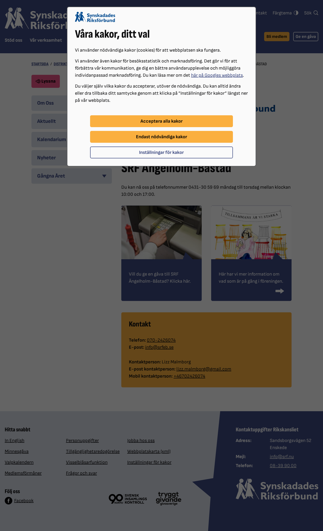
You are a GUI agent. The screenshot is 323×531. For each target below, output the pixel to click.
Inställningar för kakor (161, 152)
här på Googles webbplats (217, 75)
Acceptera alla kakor (161, 121)
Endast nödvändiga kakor (161, 137)
